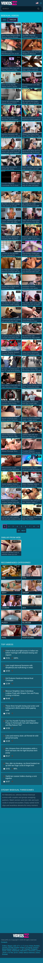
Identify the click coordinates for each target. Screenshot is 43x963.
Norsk (4, 952)
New (4, 20)
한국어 (16, 952)
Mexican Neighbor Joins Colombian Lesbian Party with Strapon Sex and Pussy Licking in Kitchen (22, 693)
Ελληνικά (5, 954)
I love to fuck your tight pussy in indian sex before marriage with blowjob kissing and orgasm (21, 653)
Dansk (38, 952)
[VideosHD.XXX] (9, 3)
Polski (31, 946)
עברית (26, 946)
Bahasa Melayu (7, 949)
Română (36, 946)
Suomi (4, 951)
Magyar (10, 946)
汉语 (14, 946)
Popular (13, 20)
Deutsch (35, 947)
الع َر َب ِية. (21, 949)
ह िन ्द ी (20, 946)
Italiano (15, 949)
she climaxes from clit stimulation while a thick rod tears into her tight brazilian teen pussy (21, 751)
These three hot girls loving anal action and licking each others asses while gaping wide (22, 708)
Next (23, 531)
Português (34, 949)
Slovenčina (31, 951)
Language (37, 3)
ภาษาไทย (10, 952)
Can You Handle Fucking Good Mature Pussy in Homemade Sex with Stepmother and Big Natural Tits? (21, 723)
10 (19, 531)
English (22, 947)
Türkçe (9, 951)
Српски (38, 951)
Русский (10, 947)
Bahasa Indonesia (29, 952)
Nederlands (15, 951)
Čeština (4, 946)
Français (27, 949)
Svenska (4, 947)
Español (16, 947)
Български (29, 947)
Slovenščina (23, 951)
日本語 (21, 952)
